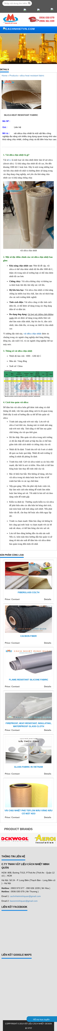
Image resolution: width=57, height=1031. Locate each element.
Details (47, 599)
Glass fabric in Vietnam (28, 767)
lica (9, 160)
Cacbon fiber (28, 636)
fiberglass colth (28, 592)
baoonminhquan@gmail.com (24, 901)
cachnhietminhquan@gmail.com (25, 896)
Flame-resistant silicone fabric (28, 679)
